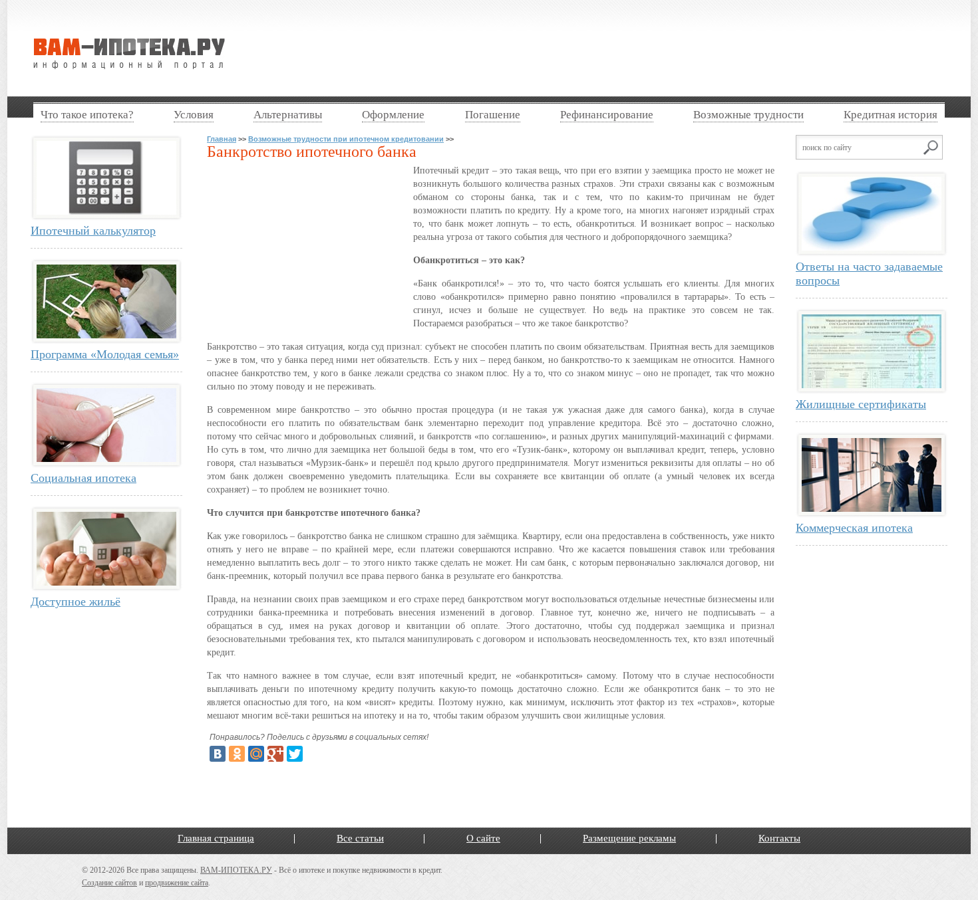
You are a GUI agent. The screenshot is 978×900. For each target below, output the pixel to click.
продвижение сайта (176, 882)
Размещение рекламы (629, 838)
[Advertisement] (585, 48)
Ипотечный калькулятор (93, 230)
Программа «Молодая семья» (105, 354)
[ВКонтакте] (218, 754)
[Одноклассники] (237, 754)
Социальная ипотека (83, 478)
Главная (221, 139)
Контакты (779, 838)
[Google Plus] (275, 754)
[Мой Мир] (256, 754)
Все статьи (360, 838)
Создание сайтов (109, 882)
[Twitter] (295, 754)
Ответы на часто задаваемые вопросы (869, 273)
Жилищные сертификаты (861, 404)
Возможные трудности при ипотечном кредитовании (346, 139)
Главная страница (216, 838)
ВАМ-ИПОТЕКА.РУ (236, 870)
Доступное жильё (75, 601)
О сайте (483, 838)
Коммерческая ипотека (854, 527)
